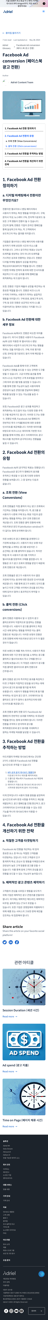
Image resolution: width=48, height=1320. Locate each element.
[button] (43, 11)
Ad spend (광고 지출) (16, 1065)
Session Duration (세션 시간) (21, 1010)
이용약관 (6, 1285)
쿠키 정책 (6, 1282)
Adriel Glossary (6, 47)
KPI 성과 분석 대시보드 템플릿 (21, 772)
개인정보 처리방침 (9, 1279)
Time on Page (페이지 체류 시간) (23, 1120)
